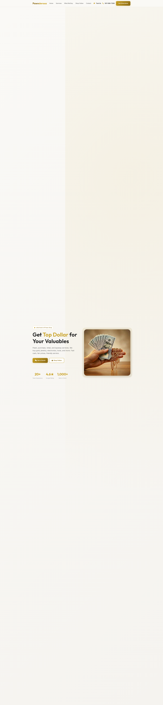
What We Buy (68, 3)
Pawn (40, 3)
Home (51, 3)
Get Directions (123, 3)
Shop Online (79, 3)
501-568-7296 (109, 3)
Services (59, 3)
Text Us (98, 3)
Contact (88, 3)
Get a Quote (41, 360)
